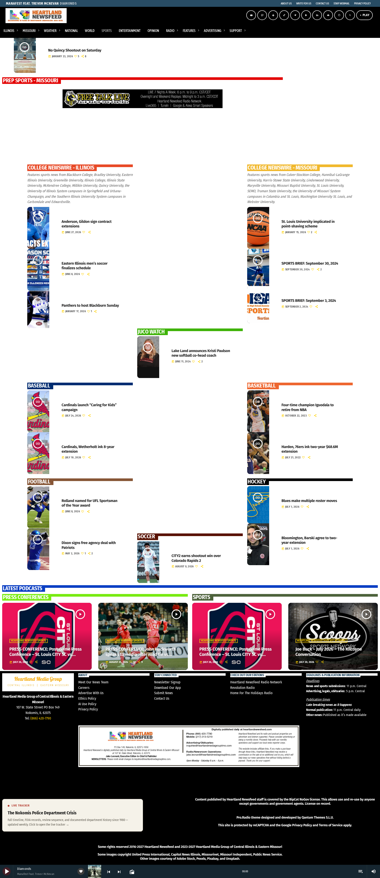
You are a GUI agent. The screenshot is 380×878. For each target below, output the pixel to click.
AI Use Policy (87, 704)
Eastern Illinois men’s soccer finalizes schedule (85, 265)
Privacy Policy (88, 709)
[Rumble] (306, 15)
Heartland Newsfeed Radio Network (256, 682)
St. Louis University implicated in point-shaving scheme (307, 224)
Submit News (163, 693)
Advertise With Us (91, 693)
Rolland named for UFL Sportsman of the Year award (89, 503)
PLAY (364, 15)
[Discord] (328, 15)
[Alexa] (339, 15)
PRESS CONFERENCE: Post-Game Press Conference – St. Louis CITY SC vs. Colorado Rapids (45, 654)
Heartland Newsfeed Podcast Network (321, 640)
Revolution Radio (242, 688)
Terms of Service (331, 825)
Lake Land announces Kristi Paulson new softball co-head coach (201, 353)
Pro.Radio (243, 817)
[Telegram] (295, 15)
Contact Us (161, 698)
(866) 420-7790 (40, 718)
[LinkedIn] (317, 15)
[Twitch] (262, 15)
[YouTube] (251, 15)
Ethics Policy (87, 698)
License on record (317, 804)
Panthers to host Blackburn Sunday (90, 305)
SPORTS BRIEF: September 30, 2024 (309, 263)
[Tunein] (273, 15)
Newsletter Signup (167, 682)
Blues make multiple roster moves (309, 500)
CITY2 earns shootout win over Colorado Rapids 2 (196, 558)
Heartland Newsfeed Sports (28, 640)
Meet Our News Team (93, 682)
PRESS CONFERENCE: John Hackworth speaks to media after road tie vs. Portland (141, 654)
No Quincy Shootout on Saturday (74, 50)
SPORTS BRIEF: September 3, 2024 (308, 300)
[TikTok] (284, 15)
